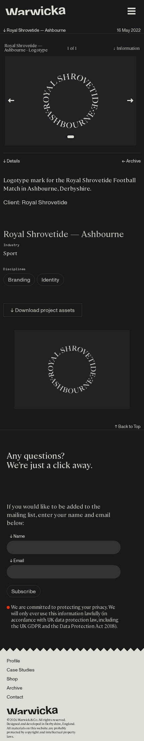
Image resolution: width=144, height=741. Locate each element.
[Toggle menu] (132, 11)
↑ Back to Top (128, 426)
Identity (50, 279)
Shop (12, 678)
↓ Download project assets (43, 310)
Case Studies (20, 669)
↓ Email (17, 560)
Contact (15, 697)
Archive (14, 687)
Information (128, 48)
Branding (19, 279)
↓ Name (17, 536)
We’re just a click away (48, 464)
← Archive (131, 161)
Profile (13, 660)
